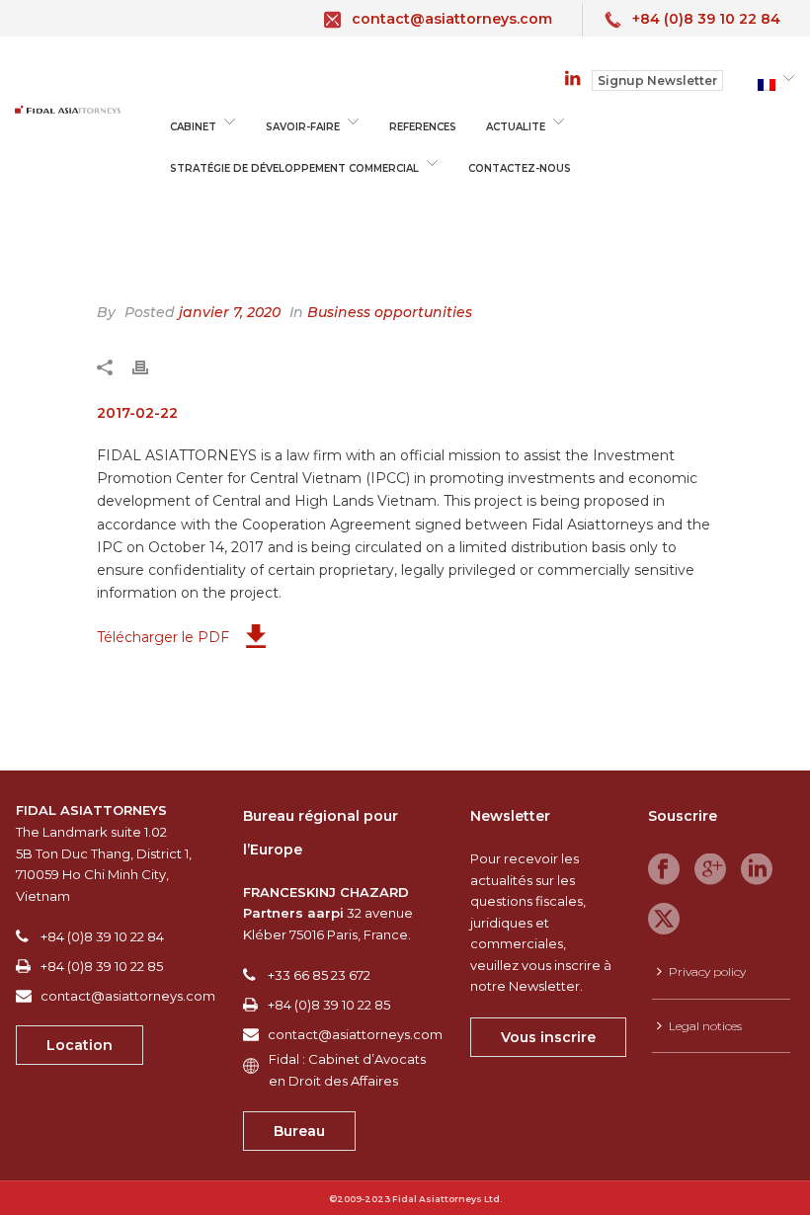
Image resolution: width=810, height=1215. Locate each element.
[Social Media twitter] (664, 919)
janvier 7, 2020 (230, 312)
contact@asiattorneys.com (452, 19)
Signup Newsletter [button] (657, 80)
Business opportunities (389, 312)
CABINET (193, 127)
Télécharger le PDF (163, 637)
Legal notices (705, 1025)
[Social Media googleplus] (710, 870)
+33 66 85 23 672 (319, 975)
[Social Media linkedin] (756, 870)
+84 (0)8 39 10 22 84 (706, 19)
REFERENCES (422, 127)
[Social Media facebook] (664, 870)
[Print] (150, 365)
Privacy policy (707, 971)
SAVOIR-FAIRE (303, 127)
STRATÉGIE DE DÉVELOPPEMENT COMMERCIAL (294, 168)
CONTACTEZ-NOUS (519, 168)
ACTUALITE (515, 127)
